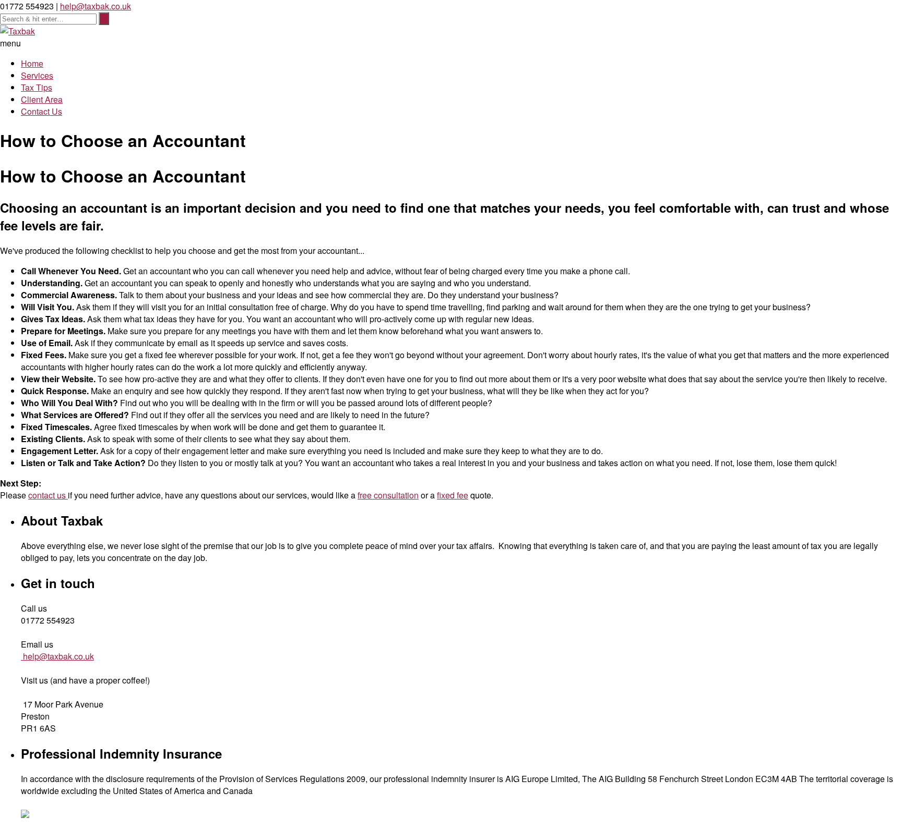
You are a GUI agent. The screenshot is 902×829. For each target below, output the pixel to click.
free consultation (388, 495)
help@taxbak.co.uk (95, 6)
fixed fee (452, 495)
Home (32, 63)
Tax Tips (36, 87)
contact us (48, 495)
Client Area (42, 99)
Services (37, 75)
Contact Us (41, 111)
